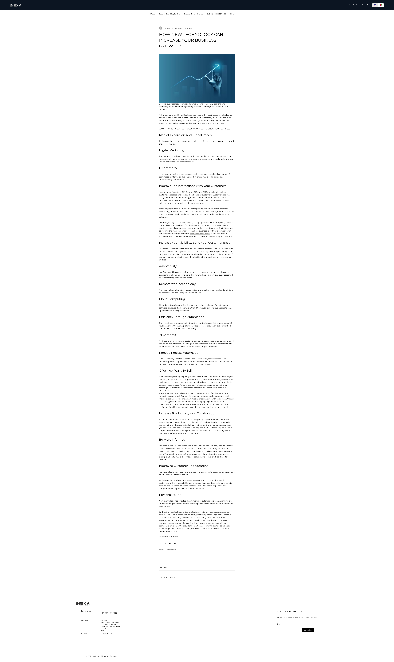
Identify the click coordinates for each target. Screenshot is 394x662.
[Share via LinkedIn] (170, 543)
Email (279, 624)
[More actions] (234, 28)
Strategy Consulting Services (169, 14)
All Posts (152, 14)
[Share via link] (175, 543)
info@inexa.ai (106, 633)
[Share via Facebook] (160, 543)
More (232, 14)
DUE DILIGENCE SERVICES (216, 14)
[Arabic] (381, 5)
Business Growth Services (193, 14)
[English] (375, 5)
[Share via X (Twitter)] (165, 543)
